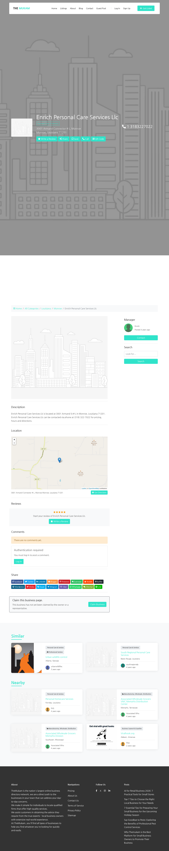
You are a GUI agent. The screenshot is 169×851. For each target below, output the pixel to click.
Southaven (50, 740)
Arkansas (131, 737)
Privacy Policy (74, 810)
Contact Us (73, 800)
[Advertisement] (84, 284)
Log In (117, 8)
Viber (64, 587)
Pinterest (65, 582)
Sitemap (72, 815)
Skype (41, 587)
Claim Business (97, 604)
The (21, 8)
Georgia (55, 661)
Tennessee (133, 708)
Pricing (71, 790)
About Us (72, 795)
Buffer (99, 582)
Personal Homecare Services (59, 699)
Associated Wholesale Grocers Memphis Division (61, 734)
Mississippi (59, 740)
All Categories (32, 308)
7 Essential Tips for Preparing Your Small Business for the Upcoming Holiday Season (141, 811)
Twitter (30, 582)
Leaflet (84, 488)
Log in (19, 561)
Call (86, 139)
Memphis (124, 708)
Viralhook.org (127, 733)
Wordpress (19, 587)
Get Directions (100, 492)
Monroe (58, 308)
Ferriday (49, 703)
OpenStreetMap (94, 488)
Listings (63, 8)
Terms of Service (76, 805)
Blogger (53, 582)
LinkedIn (41, 582)
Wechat (89, 587)
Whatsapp (76, 587)
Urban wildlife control (56, 657)
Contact (89, 8)
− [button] (14, 443)
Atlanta (48, 661)
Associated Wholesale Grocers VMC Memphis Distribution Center (136, 701)
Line (99, 587)
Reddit (89, 582)
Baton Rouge (126, 659)
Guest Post (101, 8)
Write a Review (48, 139)
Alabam (124, 737)
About (73, 8)
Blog (81, 8)
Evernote (77, 582)
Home (54, 8)
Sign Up (126, 8)
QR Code (99, 139)
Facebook (18, 582)
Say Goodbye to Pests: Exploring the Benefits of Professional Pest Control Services (140, 823)
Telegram (53, 587)
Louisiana (46, 308)
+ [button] (14, 439)
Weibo (31, 587)
